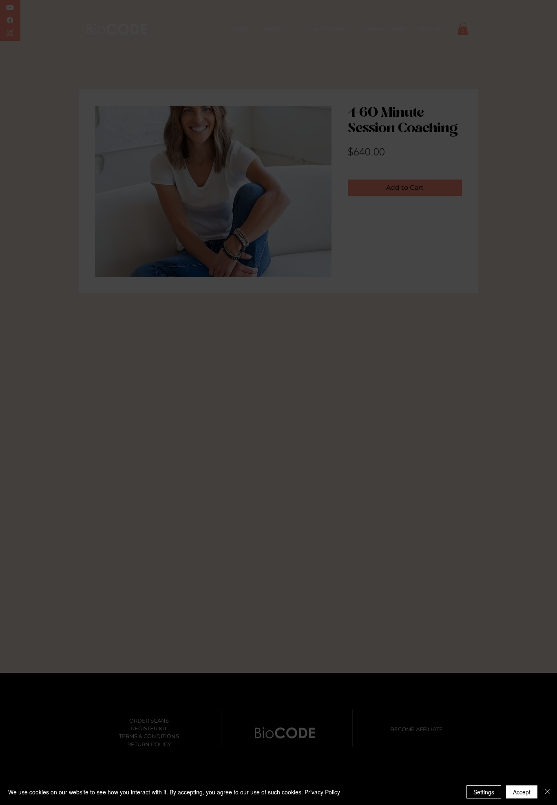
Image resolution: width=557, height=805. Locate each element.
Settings (483, 792)
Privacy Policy (322, 792)
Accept (521, 792)
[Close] (547, 791)
